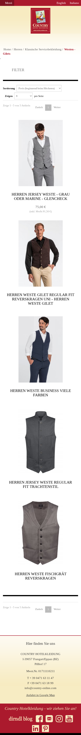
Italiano (74, 3)
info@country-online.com (40, 688)
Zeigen (24, 96)
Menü (8, 3)
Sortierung (9, 88)
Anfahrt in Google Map (40, 695)
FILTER (17, 70)
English (61, 3)
